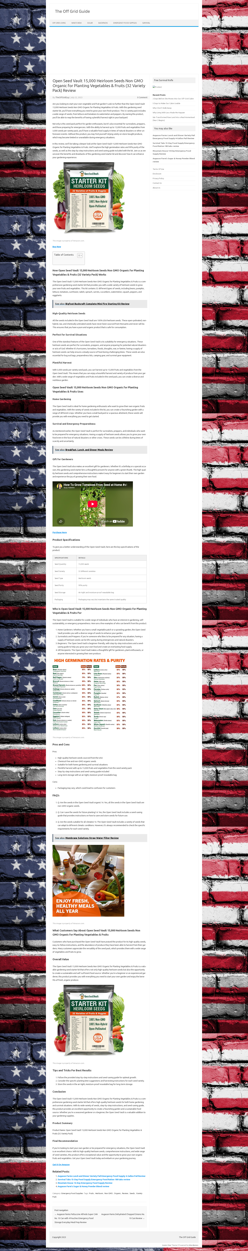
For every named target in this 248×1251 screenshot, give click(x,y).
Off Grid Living (59, 23)
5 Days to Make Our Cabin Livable (166, 103)
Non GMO (108, 1193)
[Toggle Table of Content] (78, 255)
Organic (117, 1193)
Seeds (132, 1193)
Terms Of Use (158, 169)
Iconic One (166, 1245)
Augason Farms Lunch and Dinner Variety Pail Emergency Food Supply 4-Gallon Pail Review (101, 1176)
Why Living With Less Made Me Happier (169, 113)
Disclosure (157, 174)
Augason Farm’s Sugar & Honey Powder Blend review (83, 1186)
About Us (156, 188)
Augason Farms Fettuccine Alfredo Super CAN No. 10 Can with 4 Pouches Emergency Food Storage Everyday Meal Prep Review (76, 1218)
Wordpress (193, 1245)
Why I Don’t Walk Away (162, 108)
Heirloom (99, 1193)
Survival (146, 23)
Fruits (91, 1193)
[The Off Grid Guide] (73, 15)
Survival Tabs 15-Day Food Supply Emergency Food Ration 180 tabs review (94, 1179)
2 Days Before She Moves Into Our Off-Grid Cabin (173, 99)
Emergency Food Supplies (125, 23)
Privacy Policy (158, 178)
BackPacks (103, 23)
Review (125, 1193)
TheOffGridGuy (62, 97)
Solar (90, 23)
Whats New (76, 23)
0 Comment (142, 97)
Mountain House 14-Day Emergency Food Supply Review (85, 1183)
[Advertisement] (124, 50)
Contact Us (157, 183)
